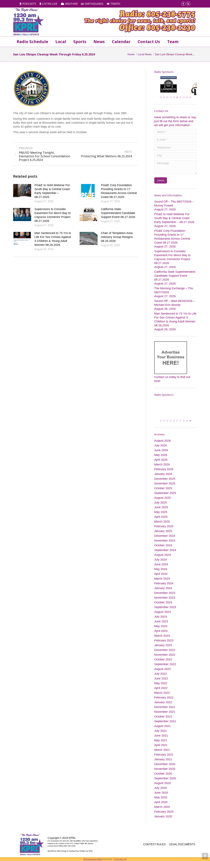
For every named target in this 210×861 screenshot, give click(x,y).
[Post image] (22, 190)
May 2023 (160, 627)
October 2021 (163, 718)
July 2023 (160, 618)
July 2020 (160, 789)
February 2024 (163, 584)
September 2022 (165, 665)
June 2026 (161, 451)
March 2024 (162, 580)
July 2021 (160, 732)
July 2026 (160, 447)
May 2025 (160, 513)
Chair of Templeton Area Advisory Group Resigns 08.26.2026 (117, 237)
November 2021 (164, 713)
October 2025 (163, 489)
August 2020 (162, 784)
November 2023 (164, 599)
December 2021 (164, 708)
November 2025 (164, 485)
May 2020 (160, 798)
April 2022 (161, 689)
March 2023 (162, 637)
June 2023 (161, 623)
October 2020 (163, 775)
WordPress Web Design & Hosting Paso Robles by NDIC (70, 852)
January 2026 (163, 475)
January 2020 (163, 818)
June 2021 (161, 737)
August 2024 (162, 556)
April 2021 (161, 746)
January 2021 (163, 760)
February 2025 (163, 527)
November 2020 (164, 770)
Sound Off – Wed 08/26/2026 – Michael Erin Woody (174, 302)
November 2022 (164, 656)
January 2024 (163, 589)
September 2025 (165, 494)
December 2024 (164, 537)
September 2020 (165, 779)
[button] (161, 97)
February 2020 (163, 813)
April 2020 (161, 803)
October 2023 (163, 603)
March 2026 (162, 466)
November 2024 (164, 542)
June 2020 (161, 794)
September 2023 (165, 608)
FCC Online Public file (78, 845)
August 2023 (162, 613)
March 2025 (162, 523)
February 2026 (163, 470)
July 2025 (160, 504)
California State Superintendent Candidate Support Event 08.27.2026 (118, 213)
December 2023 (164, 594)
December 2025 (164, 480)
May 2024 (160, 570)
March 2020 (162, 808)
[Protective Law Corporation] (169, 91)
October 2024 (163, 546)
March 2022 (162, 694)
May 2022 (160, 684)
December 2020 (164, 765)
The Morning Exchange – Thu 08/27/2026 (173, 290)
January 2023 (163, 646)
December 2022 (164, 651)
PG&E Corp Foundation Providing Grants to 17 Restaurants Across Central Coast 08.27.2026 (119, 191)
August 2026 (162, 442)
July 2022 (160, 675)
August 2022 (162, 670)
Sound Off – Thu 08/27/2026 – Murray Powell (174, 203)
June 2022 (161, 680)
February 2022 (163, 699)
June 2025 (161, 508)
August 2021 (162, 727)
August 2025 (162, 499)
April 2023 (161, 632)
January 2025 (163, 532)
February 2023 (163, 642)
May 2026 (160, 456)
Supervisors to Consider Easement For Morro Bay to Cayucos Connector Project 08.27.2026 (52, 215)
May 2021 (160, 741)
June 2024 (161, 565)
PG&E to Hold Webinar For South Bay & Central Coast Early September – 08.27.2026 (52, 191)
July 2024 (160, 561)
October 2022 (163, 661)
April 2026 (161, 461)
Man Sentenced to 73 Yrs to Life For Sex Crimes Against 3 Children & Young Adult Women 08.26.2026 (52, 238)
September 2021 (165, 722)
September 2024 (165, 551)
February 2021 (163, 756)
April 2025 (161, 518)
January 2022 (163, 703)
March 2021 (162, 751)
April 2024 (161, 575)
